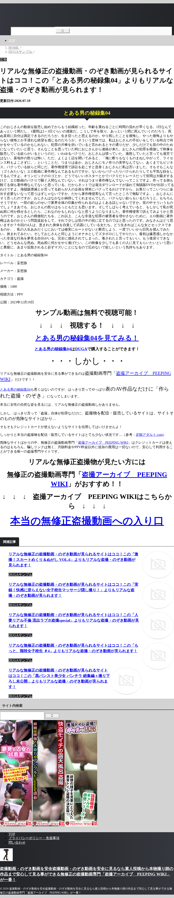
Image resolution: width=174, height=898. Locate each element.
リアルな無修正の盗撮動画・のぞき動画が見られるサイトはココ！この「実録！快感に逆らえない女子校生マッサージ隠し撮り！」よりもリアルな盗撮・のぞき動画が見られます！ (73, 590)
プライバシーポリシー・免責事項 (33, 838)
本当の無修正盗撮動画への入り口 (87, 520)
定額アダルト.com (149, 434)
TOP (11, 40)
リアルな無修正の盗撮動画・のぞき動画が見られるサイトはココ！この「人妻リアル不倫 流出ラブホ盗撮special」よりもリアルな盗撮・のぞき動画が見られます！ (73, 620)
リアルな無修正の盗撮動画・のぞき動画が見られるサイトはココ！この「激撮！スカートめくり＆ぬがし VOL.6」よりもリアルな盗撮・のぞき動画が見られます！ (73, 559)
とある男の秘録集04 (53, 349)
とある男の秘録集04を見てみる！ (87, 338)
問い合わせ (16, 842)
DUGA (81, 349)
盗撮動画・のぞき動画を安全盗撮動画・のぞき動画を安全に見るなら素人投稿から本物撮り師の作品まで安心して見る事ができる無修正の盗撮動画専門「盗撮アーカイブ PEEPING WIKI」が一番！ (86, 874)
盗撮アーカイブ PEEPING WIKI (103, 442)
